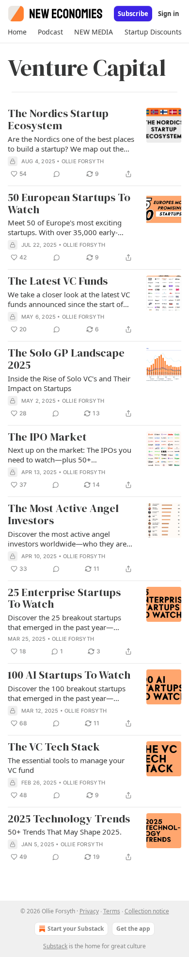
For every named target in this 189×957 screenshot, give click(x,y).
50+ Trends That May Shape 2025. (65, 832)
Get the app (133, 928)
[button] (17, 32)
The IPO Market (47, 437)
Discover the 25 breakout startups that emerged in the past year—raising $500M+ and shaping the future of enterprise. (64, 622)
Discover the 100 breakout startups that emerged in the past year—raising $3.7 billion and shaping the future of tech (67, 693)
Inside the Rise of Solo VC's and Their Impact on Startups (69, 383)
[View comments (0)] (56, 174)
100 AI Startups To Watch (69, 675)
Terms (111, 911)
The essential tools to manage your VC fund (66, 765)
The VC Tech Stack (54, 747)
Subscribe (133, 13)
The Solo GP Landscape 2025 (66, 359)
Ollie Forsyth (83, 161)
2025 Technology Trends (69, 819)
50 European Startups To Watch (69, 204)
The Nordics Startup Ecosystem (58, 120)
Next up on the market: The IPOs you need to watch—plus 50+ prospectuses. (69, 454)
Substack (55, 946)
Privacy (89, 911)
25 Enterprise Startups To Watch (64, 599)
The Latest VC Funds (58, 281)
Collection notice (147, 911)
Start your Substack (75, 928)
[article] (94, 143)
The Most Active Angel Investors (63, 515)
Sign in (168, 13)
